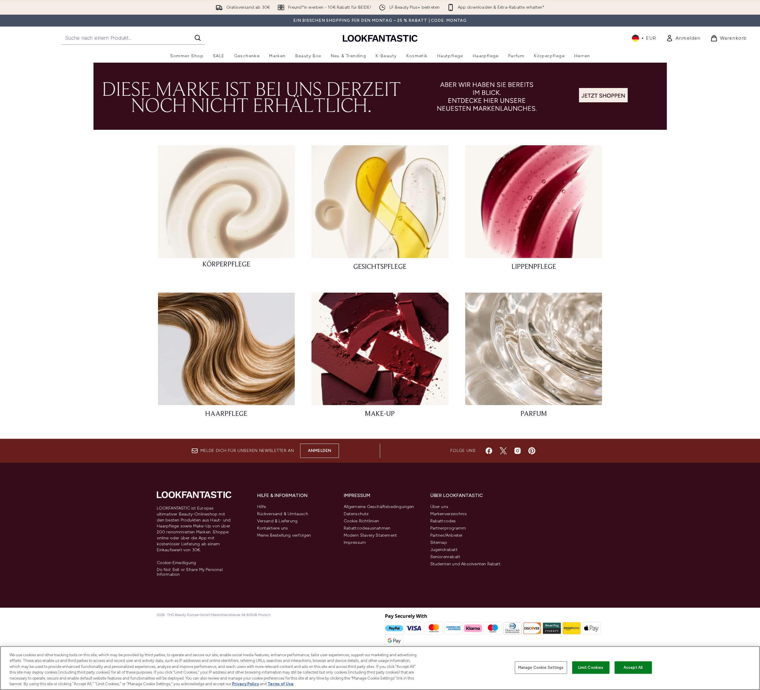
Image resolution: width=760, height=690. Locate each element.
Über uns (439, 506)
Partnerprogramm (448, 528)
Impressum (355, 542)
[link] (683, 38)
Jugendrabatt (443, 549)
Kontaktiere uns (272, 528)
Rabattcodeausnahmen (367, 528)
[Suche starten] (197, 37)
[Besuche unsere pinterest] (532, 451)
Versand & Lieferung (277, 521)
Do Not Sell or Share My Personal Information (190, 572)
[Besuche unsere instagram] (517, 451)
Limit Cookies (591, 667)
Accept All (633, 667)
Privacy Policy (245, 684)
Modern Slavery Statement (370, 535)
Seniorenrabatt (445, 556)
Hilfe (261, 506)
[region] (380, 668)
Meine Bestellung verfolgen (284, 535)
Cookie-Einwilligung (176, 563)
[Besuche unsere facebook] (489, 451)
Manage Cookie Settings (541, 667)
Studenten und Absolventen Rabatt (465, 563)
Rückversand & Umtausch (282, 513)
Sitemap (438, 542)
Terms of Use (281, 684)
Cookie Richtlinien (361, 521)
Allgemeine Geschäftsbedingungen (379, 506)
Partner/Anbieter (446, 535)
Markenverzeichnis (448, 513)
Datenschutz (356, 513)
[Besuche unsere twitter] (503, 451)
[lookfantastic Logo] (380, 38)
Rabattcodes (443, 521)
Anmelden (319, 450)
